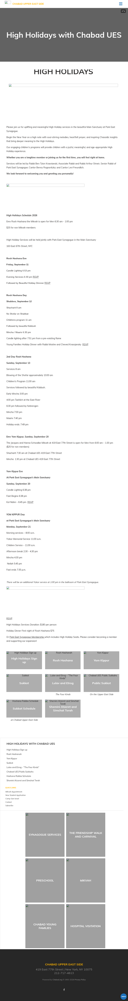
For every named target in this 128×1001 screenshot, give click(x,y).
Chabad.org (57, 980)
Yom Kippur (101, 660)
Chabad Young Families (44, 926)
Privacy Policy (80, 980)
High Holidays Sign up (24, 660)
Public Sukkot (101, 683)
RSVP (36, 276)
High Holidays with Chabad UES (31, 743)
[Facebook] (64, 990)
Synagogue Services (45, 834)
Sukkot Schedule (24, 708)
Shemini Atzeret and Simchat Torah (63, 708)
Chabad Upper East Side (28, 3)
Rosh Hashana (63, 660)
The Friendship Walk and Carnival (85, 834)
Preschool (45, 880)
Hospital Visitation (86, 926)
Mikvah (85, 880)
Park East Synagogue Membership (27, 637)
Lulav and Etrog (63, 683)
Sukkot (24, 683)
